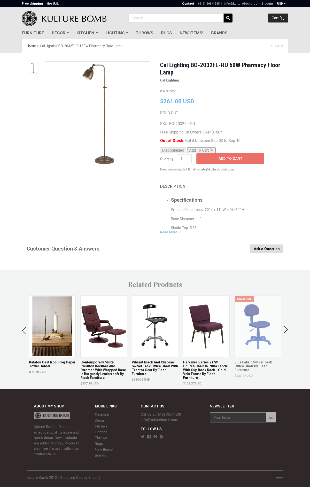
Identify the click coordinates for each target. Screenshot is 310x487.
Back (279, 46)
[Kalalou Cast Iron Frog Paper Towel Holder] (52, 355)
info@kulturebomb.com (242, 3)
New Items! (191, 32)
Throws (144, 32)
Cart (275, 18)
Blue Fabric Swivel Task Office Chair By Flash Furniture (253, 366)
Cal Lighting (169, 80)
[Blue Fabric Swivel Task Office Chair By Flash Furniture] (258, 355)
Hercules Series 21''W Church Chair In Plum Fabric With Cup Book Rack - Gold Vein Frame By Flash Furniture (205, 370)
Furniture (33, 32)
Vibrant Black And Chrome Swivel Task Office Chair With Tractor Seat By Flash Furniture (155, 368)
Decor (58, 32)
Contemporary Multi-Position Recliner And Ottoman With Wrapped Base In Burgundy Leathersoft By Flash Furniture (103, 370)
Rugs (166, 32)
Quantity (166, 159)
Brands (219, 32)
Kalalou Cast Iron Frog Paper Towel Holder (52, 364)
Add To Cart (230, 158)
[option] (52, 334)
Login (268, 3)
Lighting (115, 32)
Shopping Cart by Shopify (80, 477)
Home (31, 46)
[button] (24, 329)
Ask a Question (267, 249)
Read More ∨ (170, 232)
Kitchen (85, 32)
